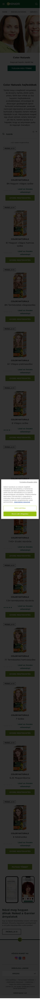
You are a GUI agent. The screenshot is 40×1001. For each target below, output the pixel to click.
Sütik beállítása (20, 508)
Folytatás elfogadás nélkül (28, 482)
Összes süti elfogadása (20, 514)
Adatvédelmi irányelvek (22, 502)
